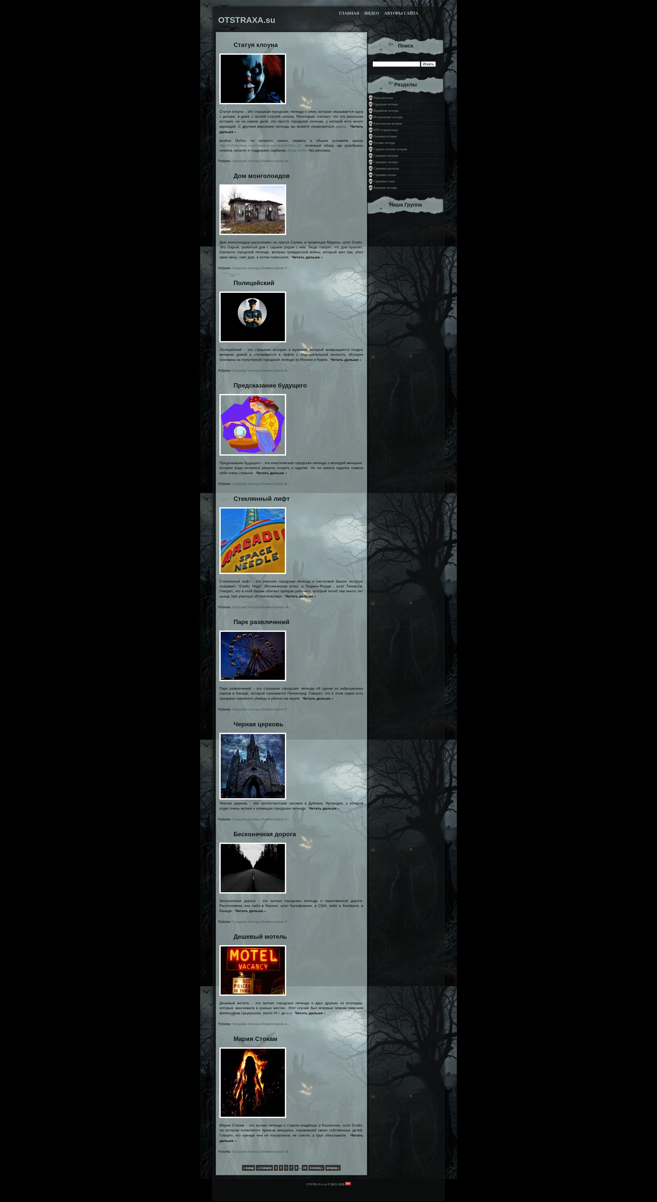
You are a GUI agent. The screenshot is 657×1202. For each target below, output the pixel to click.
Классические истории (387, 123)
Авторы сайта (401, 13)
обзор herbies (297, 150)
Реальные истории (385, 136)
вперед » (333, 1168)
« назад (248, 1168)
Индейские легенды (386, 110)
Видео (371, 13)
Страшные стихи (384, 181)
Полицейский (254, 282)
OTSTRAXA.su (316, 1184)
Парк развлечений (261, 621)
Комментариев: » (276, 161)
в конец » (316, 1168)
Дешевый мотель (260, 936)
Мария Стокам (255, 1038)
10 (304, 1168)
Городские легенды (246, 161)
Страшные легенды (385, 162)
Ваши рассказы (383, 98)
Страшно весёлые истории (390, 149)
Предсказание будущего (270, 385)
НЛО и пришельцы (385, 130)
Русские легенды (384, 142)
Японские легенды (385, 187)
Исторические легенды (388, 117)
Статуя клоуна (256, 44)
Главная (349, 13)
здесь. (341, 126)
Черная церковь (258, 724)
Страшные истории (385, 155)
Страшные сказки (384, 175)
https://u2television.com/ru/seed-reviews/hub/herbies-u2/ (260, 145)
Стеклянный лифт (262, 498)
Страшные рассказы (386, 168)
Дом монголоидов (262, 175)
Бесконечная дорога (265, 834)
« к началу (264, 1168)
